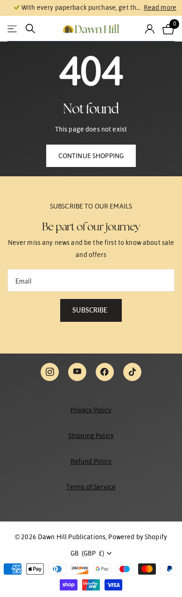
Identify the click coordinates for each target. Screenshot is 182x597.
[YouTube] (77, 372)
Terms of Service (91, 487)
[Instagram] (50, 372)
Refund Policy (91, 461)
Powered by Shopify (137, 537)
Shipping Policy (91, 435)
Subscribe (90, 310)
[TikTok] (132, 372)
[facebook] (105, 372)
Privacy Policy (91, 410)
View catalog (12, 29)
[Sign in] (150, 29)
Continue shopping (91, 156)
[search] (30, 28)
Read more (160, 7)
